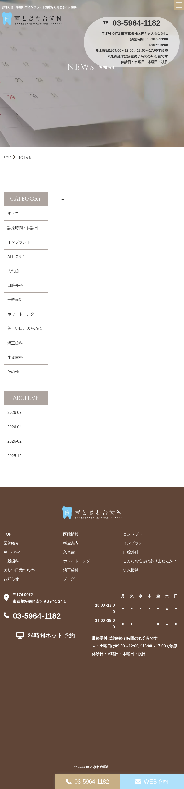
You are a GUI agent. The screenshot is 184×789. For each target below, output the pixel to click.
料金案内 (71, 543)
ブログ (69, 579)
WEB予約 (156, 781)
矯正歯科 (15, 343)
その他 (13, 372)
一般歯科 (15, 300)
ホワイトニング (20, 314)
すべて (13, 213)
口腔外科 (15, 285)
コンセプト (132, 534)
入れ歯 (13, 271)
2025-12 (14, 456)
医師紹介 (11, 543)
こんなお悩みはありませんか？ (150, 561)
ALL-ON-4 (16, 257)
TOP (7, 157)
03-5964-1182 (137, 23)
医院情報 (71, 534)
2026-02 (14, 441)
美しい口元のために (24, 328)
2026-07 (14, 413)
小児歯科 (15, 357)
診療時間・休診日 (22, 228)
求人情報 (130, 570)
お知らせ (11, 579)
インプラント (18, 242)
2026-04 (14, 427)
